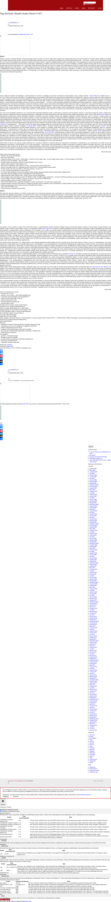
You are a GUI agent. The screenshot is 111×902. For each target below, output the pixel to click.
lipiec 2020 (92, 587)
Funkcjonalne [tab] (3, 839)
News (83, 8)
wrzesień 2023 (93, 525)
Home (61, 8)
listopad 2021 (92, 561)
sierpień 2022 (93, 546)
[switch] (0, 840)
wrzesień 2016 (93, 662)
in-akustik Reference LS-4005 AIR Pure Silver (99, 452)
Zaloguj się (92, 767)
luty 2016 (91, 673)
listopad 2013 (92, 717)
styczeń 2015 (93, 694)
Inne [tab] (1, 894)
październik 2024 (93, 504)
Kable (90, 740)
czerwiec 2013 (93, 725)
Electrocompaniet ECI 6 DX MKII (98, 457)
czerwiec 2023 (93, 530)
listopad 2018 (92, 619)
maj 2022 (91, 551)
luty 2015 (91, 693)
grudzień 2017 (93, 637)
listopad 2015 (92, 678)
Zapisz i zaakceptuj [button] (5, 899)
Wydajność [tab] (3, 844)
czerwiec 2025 (93, 491)
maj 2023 (91, 532)
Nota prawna (29, 781)
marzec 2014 (92, 710)
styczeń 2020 (93, 597)
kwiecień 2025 (93, 494)
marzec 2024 (92, 515)
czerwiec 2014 (93, 706)
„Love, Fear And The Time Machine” (98, 266)
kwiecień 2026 (93, 475)
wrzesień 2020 (93, 584)
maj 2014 (91, 707)
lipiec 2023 (92, 528)
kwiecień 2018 (93, 631)
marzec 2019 (92, 613)
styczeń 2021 (93, 577)
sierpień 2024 (93, 507)
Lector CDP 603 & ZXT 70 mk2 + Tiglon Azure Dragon (100, 460)
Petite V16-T (25, 404)
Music (77, 8)
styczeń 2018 (93, 636)
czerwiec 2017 (93, 647)
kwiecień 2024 (93, 514)
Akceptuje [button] (15, 796)
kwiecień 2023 (93, 533)
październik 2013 (93, 719)
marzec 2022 (92, 554)
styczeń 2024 (93, 519)
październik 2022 (93, 543)
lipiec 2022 (92, 548)
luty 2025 (91, 498)
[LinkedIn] (55, 358)
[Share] (55, 364)
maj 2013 (91, 727)
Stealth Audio (9, 346)
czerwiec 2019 (93, 608)
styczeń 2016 (93, 675)
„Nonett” (104, 126)
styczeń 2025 (93, 499)
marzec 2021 (92, 574)
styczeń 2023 (93, 538)
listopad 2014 (92, 697)
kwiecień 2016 (93, 670)
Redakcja (92, 751)
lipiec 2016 (92, 665)
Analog (91, 736)
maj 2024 (91, 512)
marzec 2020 (92, 593)
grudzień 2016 (93, 657)
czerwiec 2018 (93, 628)
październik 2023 (93, 524)
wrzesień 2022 (93, 545)
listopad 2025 (92, 483)
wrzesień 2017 (93, 642)
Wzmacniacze (93, 759)
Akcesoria (92, 735)
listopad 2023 (92, 522)
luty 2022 (91, 556)
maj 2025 (91, 493)
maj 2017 (91, 649)
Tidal (90, 757)
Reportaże (92, 753)
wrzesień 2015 (93, 681)
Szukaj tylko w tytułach (89, 4)
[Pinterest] (55, 356)
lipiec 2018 (92, 626)
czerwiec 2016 (93, 667)
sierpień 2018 (93, 624)
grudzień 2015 (93, 676)
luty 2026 (91, 478)
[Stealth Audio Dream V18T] (15, 54)
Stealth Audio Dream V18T (26, 34)
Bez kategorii (92, 738)
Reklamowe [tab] (3, 874)
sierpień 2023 (93, 527)
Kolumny (91, 741)
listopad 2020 (92, 580)
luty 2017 (91, 654)
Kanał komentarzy (94, 770)
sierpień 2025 (93, 488)
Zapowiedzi (92, 761)
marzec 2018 (92, 632)
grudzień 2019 (93, 598)
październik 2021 (93, 563)
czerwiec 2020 (93, 589)
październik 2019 (93, 602)
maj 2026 (91, 473)
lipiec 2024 (92, 509)
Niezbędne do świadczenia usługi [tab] (9, 809)
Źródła (91, 762)
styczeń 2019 (93, 616)
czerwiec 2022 (93, 550)
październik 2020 (93, 582)
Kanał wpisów (93, 769)
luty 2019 (91, 615)
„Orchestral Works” (31, 126)
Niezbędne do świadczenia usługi (10, 811)
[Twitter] (55, 353)
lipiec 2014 (92, 704)
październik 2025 (93, 485)
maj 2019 (91, 610)
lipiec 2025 (92, 489)
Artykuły (69, 8)
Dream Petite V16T (47, 228)
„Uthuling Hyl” (3, 124)
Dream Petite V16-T (95, 96)
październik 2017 (93, 641)
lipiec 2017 (92, 645)
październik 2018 (93, 621)
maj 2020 (91, 590)
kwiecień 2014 (93, 709)
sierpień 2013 (93, 722)
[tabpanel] (55, 826)
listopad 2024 (92, 502)
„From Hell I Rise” (49, 132)
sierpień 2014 (93, 702)
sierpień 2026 (93, 468)
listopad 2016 (92, 658)
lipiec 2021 (92, 567)
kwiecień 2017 (93, 650)
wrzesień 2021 (93, 564)
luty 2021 (91, 576)
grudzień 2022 (93, 540)
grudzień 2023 (93, 520)
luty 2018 (91, 634)
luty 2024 (91, 517)
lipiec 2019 (92, 606)
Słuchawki (92, 754)
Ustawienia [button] (6, 796)
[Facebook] (55, 351)
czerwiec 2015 (93, 686)
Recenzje (92, 749)
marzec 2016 (92, 671)
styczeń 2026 (93, 480)
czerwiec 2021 (93, 569)
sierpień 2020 (93, 585)
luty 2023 (91, 537)
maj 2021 (91, 571)
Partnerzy (91, 8)
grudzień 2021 (93, 559)
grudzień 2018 (93, 618)
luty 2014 (91, 712)
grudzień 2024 (93, 501)
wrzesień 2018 (93, 623)
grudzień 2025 (93, 481)
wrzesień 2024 (93, 506)
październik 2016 (93, 660)
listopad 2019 (92, 600)
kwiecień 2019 (93, 611)
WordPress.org (93, 772)
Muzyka (91, 744)
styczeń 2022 (93, 558)
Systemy (91, 756)
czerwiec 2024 (93, 511)
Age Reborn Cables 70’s (95, 458)
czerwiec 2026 (93, 472)
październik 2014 (93, 699)
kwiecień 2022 (93, 553)
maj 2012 (91, 728)
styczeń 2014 (93, 714)
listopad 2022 (92, 541)
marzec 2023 (92, 535)
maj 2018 (91, 629)
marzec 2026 (92, 476)
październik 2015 (93, 680)
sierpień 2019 (93, 605)
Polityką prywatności (85, 794)
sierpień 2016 (93, 663)
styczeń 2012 (93, 730)
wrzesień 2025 (93, 486)
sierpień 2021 (93, 566)
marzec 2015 (92, 691)
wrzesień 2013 (93, 720)
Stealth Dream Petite (102, 114)
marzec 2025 (92, 496)
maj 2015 (91, 688)
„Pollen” (100, 130)
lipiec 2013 (92, 723)
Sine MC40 (92, 455)
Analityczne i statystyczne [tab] (7, 856)
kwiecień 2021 (93, 572)
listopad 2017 (92, 639)
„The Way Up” (72, 253)
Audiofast (9, 344)
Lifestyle (91, 743)
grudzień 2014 (93, 696)
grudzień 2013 (93, 715)
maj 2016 (91, 668)
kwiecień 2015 (93, 689)
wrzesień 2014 (93, 701)
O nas (99, 8)
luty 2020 (91, 595)
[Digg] (55, 361)
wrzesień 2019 (93, 603)
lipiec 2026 (92, 470)
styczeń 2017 (93, 655)
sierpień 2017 (93, 644)
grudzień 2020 (93, 579)
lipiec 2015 (92, 684)
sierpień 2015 (93, 683)
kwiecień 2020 (93, 592)
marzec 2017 (92, 652)
